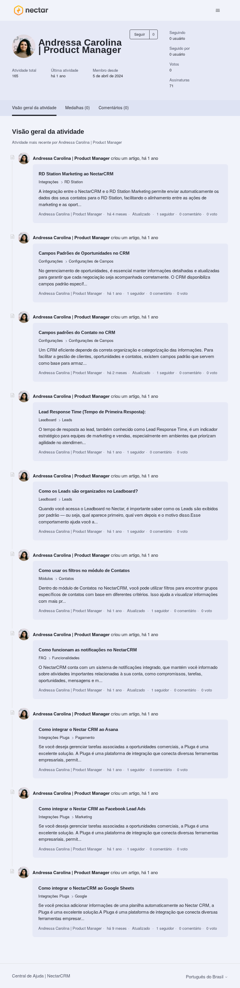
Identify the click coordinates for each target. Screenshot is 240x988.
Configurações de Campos (91, 261)
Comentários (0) (114, 107)
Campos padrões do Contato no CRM (77, 332)
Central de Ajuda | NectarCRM (41, 975)
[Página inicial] (31, 10)
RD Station (73, 181)
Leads (67, 419)
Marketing (83, 816)
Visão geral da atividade (34, 107)
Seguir (139, 34)
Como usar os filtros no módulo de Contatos (84, 570)
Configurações (51, 261)
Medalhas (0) (77, 107)
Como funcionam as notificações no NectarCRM (88, 649)
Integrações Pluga (54, 737)
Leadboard (48, 419)
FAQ (42, 657)
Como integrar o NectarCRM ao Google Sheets (86, 888)
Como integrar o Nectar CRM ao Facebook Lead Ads (92, 808)
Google (81, 896)
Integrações (49, 181)
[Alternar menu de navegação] (217, 10)
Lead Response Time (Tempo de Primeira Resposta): (92, 411)
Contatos (66, 578)
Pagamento (85, 737)
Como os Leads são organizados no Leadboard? (88, 491)
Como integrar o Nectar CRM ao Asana (78, 729)
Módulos (46, 578)
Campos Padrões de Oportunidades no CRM (84, 253)
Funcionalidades (66, 657)
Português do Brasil (205, 976)
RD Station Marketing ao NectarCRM (76, 173)
